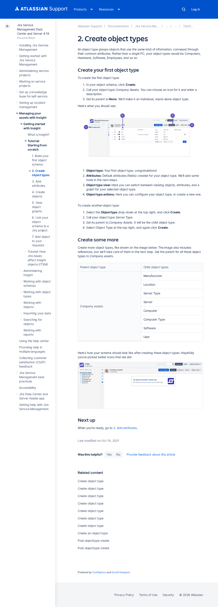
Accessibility (27, 387)
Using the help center (34, 341)
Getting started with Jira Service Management (33, 60)
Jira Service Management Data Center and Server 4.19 (33, 29)
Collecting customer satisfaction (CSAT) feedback (33, 362)
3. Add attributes (125, 428)
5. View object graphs (37, 207)
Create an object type (93, 533)
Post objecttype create (93, 540)
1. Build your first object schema (40, 160)
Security (168, 595)
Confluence (99, 572)
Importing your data (37, 313)
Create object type (91, 481)
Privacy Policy (124, 595)
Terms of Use (148, 595)
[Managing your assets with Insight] (167, 26)
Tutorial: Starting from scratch (37, 145)
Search (183, 9)
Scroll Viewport (121, 572)
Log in (195, 9)
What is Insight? (38, 134)
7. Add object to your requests (41, 241)
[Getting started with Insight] (175, 26)
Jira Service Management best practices (31, 377)
